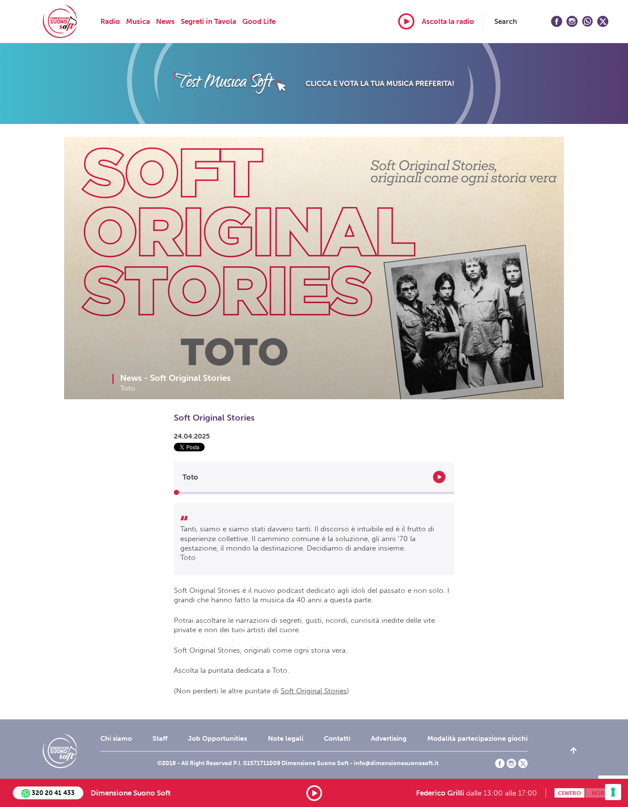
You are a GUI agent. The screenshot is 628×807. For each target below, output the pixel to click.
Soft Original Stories (314, 690)
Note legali (285, 738)
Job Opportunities (217, 738)
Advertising (389, 738)
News (165, 21)
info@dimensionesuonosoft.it (396, 763)
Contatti (337, 738)
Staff (160, 738)
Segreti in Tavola (208, 21)
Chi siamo (116, 738)
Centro (569, 793)
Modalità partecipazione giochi (477, 738)
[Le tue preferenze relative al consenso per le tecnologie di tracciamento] (613, 792)
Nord (600, 793)
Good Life (259, 21)
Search (505, 21)
